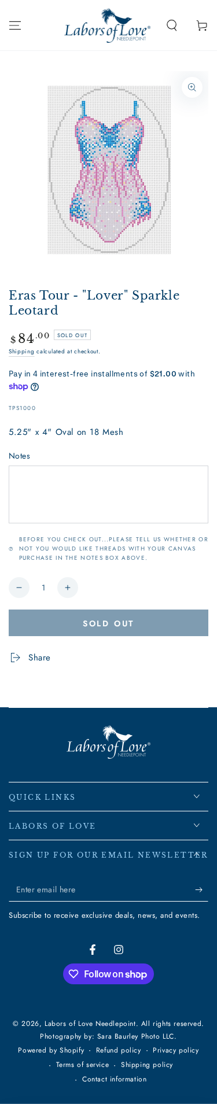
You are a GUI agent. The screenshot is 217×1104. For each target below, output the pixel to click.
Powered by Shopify (51, 1050)
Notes (19, 455)
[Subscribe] (201, 890)
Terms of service (82, 1065)
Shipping (22, 351)
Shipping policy (147, 1065)
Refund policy (118, 1050)
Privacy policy (175, 1050)
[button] (172, 25)
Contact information (114, 1079)
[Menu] (15, 25)
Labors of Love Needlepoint (90, 1023)
